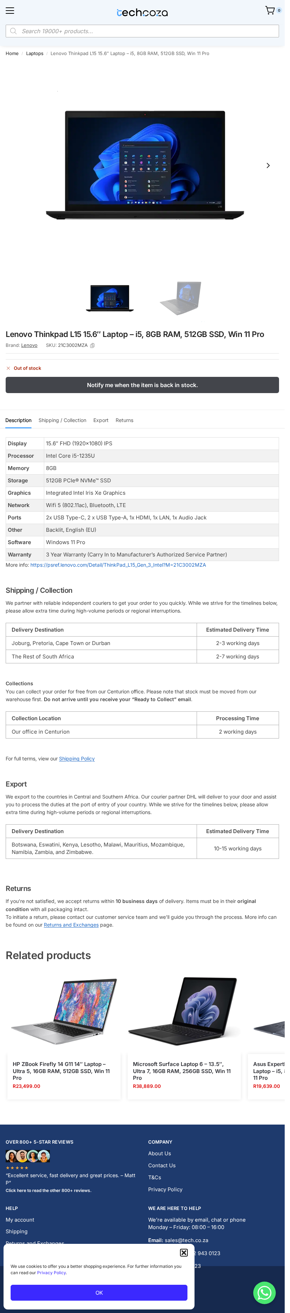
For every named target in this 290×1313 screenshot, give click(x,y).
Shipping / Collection (62, 420)
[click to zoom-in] (145, 165)
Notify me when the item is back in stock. (142, 385)
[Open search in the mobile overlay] (142, 31)
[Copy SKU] (92, 345)
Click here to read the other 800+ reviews (48, 1190)
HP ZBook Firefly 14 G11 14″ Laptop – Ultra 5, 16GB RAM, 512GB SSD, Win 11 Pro (61, 1071)
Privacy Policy (51, 1272)
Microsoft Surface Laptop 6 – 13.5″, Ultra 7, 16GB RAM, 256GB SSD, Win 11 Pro (182, 1071)
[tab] (18, 419)
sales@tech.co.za (186, 1240)
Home (12, 53)
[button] (183, 1252)
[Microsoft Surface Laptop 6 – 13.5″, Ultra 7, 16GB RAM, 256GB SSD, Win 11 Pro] (184, 1011)
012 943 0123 (204, 1253)
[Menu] (10, 11)
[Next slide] (268, 165)
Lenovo (29, 345)
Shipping (17, 1231)
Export (101, 420)
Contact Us (162, 1165)
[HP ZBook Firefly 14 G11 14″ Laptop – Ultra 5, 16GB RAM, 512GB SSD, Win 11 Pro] (64, 1011)
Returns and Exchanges (71, 925)
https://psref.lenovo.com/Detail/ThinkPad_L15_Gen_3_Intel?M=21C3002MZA (118, 565)
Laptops (35, 53)
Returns (124, 420)
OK (99, 1292)
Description (18, 420)
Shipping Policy (77, 758)
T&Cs (154, 1177)
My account (20, 1220)
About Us (159, 1153)
